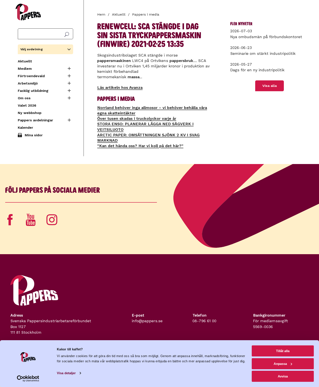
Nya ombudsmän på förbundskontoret (266, 37)
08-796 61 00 (204, 321)
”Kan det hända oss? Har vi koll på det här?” (140, 145)
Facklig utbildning (33, 91)
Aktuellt (25, 61)
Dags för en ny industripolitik (257, 70)
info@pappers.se (147, 321)
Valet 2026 (27, 105)
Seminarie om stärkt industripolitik (263, 53)
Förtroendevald (31, 76)
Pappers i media (145, 14)
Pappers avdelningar (35, 120)
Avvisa (283, 376)
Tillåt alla (282, 351)
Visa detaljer (66, 373)
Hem (101, 14)
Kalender (25, 127)
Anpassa (280, 364)
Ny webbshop (29, 113)
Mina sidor (34, 135)
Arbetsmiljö (28, 83)
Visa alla (269, 86)
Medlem (25, 69)
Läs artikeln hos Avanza (120, 87)
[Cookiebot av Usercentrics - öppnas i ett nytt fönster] (28, 378)
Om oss (24, 98)
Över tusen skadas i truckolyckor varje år (136, 118)
